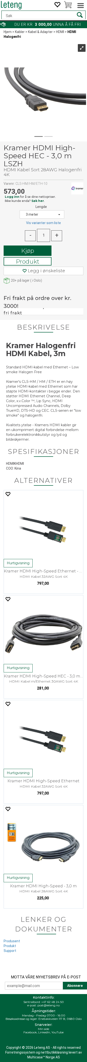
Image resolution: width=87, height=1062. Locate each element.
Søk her (37, 201)
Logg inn (12, 197)
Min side (43, 1029)
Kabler (20, 32)
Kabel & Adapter (40, 32)
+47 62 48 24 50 (52, 1002)
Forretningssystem (20, 1052)
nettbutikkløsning (54, 1052)
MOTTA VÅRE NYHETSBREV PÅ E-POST (46, 977)
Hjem (8, 32)
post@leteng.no (48, 1005)
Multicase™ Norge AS (43, 1057)
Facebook (30, 1032)
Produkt (27, 261)
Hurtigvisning (18, 563)
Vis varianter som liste (43, 223)
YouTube (57, 1032)
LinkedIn (44, 1032)
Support (10, 951)
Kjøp (27, 250)
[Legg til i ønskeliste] (8, 494)
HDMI (60, 32)
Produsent (12, 941)
